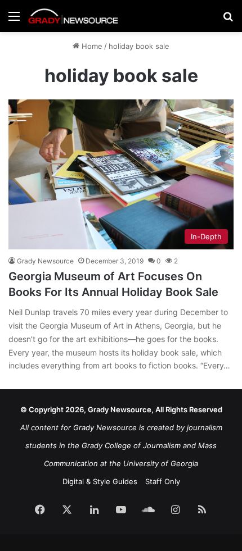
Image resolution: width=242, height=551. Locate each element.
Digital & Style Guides (99, 481)
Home (90, 46)
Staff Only (162, 481)
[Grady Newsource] (73, 16)
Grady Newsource (45, 261)
